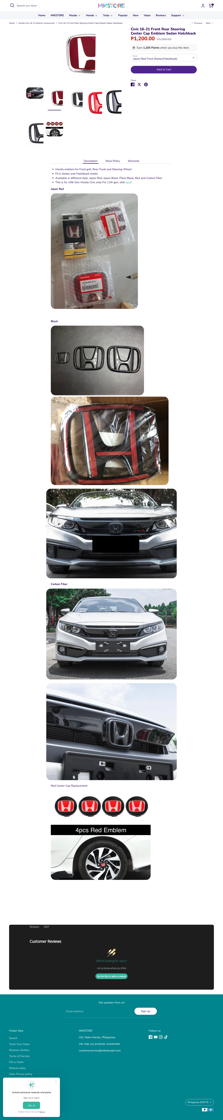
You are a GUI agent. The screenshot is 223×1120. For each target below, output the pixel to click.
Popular (123, 15)
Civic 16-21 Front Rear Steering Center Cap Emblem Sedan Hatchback (90, 23)
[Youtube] (155, 1037)
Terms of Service (19, 1056)
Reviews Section (19, 1050)
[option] (74, 57)
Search (13, 1038)
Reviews (161, 15)
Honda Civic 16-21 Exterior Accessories (36, 23)
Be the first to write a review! (111, 976)
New (136, 15)
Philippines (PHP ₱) (198, 1102)
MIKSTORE (57, 15)
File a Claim (16, 1062)
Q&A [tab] (46, 926)
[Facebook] (150, 1037)
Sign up (145, 1011)
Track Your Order (19, 1044)
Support (176, 15)
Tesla (106, 15)
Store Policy (112, 161)
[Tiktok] (166, 1037)
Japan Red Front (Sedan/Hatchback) (155, 59)
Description (91, 161)
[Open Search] (12, 5)
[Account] (203, 6)
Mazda (73, 15)
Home (41, 15)
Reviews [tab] (34, 926)
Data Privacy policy (20, 1074)
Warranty (133, 161)
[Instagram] (161, 1037)
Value (147, 15)
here (128, 182)
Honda (90, 15)
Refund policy (17, 1068)
